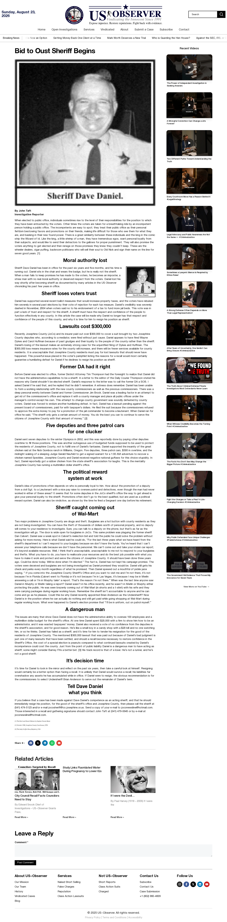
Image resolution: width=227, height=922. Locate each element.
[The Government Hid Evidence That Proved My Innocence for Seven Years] (189, 559)
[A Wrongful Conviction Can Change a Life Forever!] (189, 105)
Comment (21, 842)
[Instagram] (179, 884)
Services (89, 29)
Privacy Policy (93, 918)
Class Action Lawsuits (71, 896)
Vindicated (107, 29)
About (124, 29)
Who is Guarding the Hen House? (146, 38)
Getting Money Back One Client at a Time (52, 38)
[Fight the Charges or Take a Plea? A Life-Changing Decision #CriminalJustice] (189, 484)
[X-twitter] (193, 884)
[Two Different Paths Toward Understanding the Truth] (189, 143)
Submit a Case (144, 29)
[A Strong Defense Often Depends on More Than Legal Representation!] (189, 294)
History (19, 891)
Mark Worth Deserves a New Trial (101, 38)
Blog (17, 901)
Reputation (64, 891)
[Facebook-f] (186, 884)
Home (41, 29)
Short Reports (107, 882)
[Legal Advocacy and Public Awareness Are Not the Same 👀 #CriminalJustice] (189, 219)
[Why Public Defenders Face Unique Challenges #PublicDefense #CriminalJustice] (189, 521)
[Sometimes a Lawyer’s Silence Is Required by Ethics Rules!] (189, 256)
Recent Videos (189, 48)
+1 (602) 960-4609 (150, 896)
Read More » (21, 817)
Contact (184, 29)
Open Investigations (64, 29)
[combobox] (202, 14)
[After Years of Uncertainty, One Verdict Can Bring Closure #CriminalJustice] (189, 332)
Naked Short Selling (69, 882)
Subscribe (166, 29)
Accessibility (135, 918)
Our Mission (22, 882)
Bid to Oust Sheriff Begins (55, 51)
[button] (31, 743)
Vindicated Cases (25, 896)
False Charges (66, 887)
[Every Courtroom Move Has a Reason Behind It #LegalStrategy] (189, 181)
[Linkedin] (200, 884)
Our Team (20, 887)
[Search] (221, 14)
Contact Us (146, 887)
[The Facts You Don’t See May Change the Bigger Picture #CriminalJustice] (189, 446)
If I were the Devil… (123, 796)
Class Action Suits (109, 887)
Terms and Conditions (114, 918)
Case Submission (150, 891)
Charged (104, 891)
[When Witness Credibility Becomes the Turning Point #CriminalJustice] (189, 408)
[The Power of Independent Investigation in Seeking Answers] (189, 67)
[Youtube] (207, 884)
